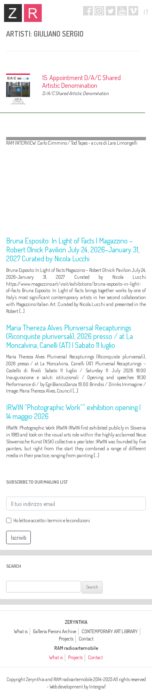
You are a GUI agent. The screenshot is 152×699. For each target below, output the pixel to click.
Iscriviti (18, 537)
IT (146, 12)
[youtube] (122, 10)
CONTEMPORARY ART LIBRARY (109, 631)
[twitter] (111, 10)
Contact (86, 639)
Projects (66, 639)
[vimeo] (133, 10)
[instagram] (99, 10)
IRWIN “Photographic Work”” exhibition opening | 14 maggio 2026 (73, 412)
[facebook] (88, 10)
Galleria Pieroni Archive (54, 631)
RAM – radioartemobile (33, 13)
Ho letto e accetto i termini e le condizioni (51, 520)
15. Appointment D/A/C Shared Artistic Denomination (81, 81)
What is (21, 631)
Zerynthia (13, 13)
